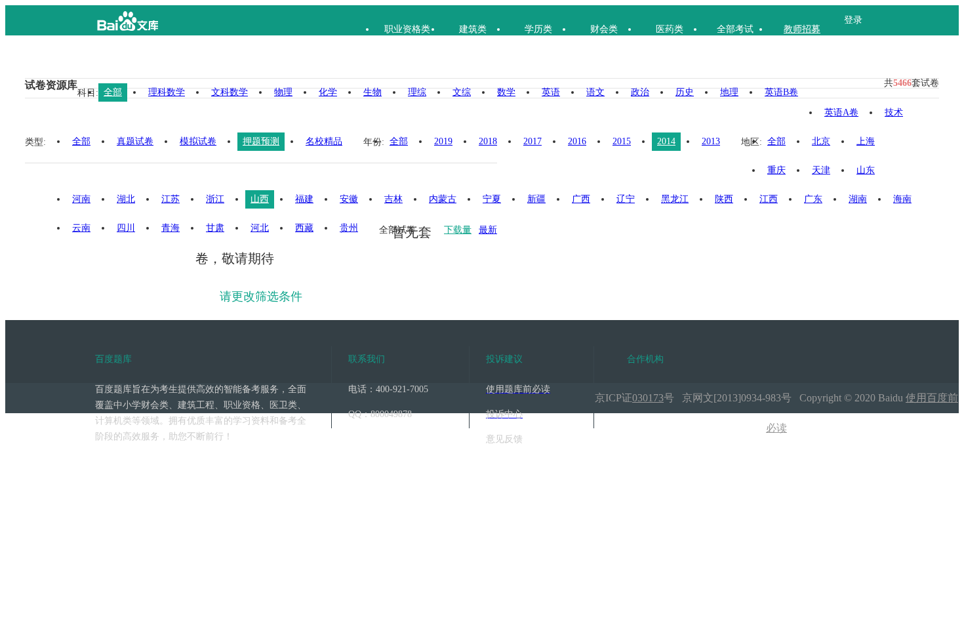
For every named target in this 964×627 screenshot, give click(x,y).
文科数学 (229, 92)
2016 (577, 141)
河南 (81, 199)
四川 (126, 228)
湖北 (126, 199)
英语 (551, 92)
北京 (821, 141)
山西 (260, 199)
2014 (666, 141)
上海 (865, 141)
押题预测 (261, 141)
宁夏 (492, 199)
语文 (595, 92)
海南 (902, 199)
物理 (283, 92)
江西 (768, 199)
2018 (488, 141)
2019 (443, 141)
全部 (113, 92)
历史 (684, 92)
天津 (821, 170)
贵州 (349, 228)
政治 (640, 92)
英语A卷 (841, 112)
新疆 (536, 199)
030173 (648, 397)
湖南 (858, 199)
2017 (532, 141)
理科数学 (166, 92)
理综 (417, 92)
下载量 (458, 230)
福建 (304, 199)
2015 (622, 141)
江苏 (170, 199)
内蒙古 (442, 199)
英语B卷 (781, 92)
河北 (260, 228)
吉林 (393, 199)
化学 (328, 92)
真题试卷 (135, 141)
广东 (813, 199)
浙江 (215, 199)
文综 (461, 92)
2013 (711, 141)
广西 (581, 199)
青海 (170, 228)
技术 (894, 112)
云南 (81, 228)
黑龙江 (675, 199)
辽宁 (625, 199)
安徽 (349, 199)
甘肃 (215, 228)
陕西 (724, 199)
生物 (372, 92)
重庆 (776, 170)
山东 (865, 170)
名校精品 (324, 141)
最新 (488, 230)
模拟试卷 (198, 141)
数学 (506, 92)
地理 (729, 92)
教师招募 (802, 29)
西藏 (304, 228)
